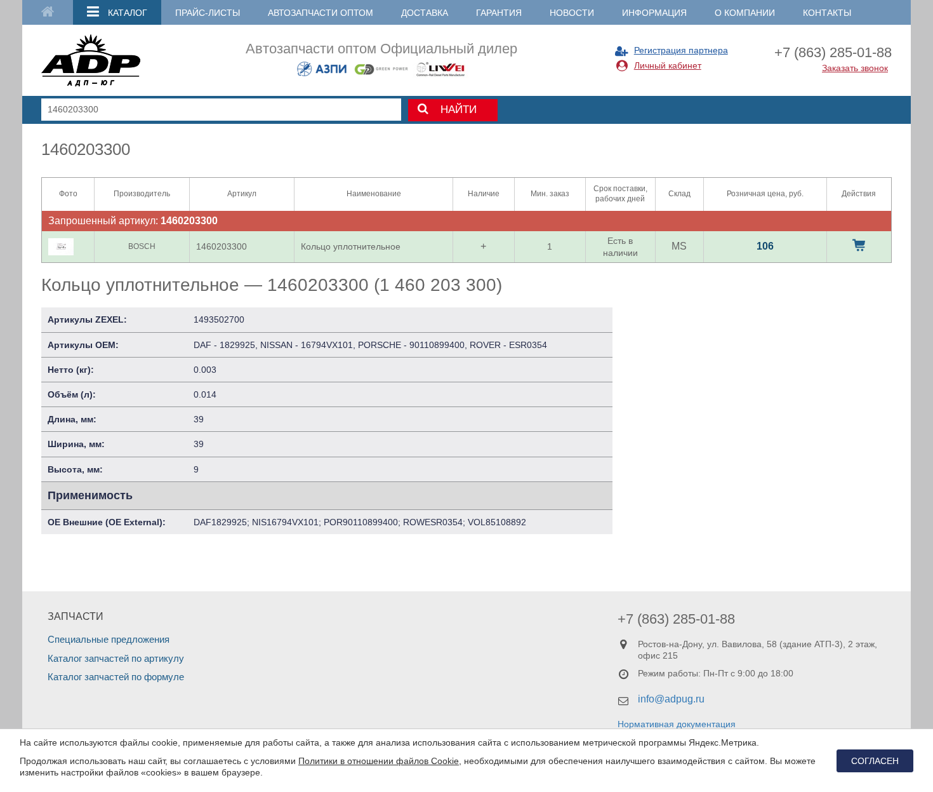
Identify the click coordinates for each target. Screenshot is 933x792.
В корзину (858, 245)
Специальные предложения (108, 639)
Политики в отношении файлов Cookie (378, 761)
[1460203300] (61, 246)
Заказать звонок (855, 68)
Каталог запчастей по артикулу (116, 658)
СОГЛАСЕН (875, 761)
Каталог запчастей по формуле (116, 676)
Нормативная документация (677, 724)
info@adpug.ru (671, 699)
